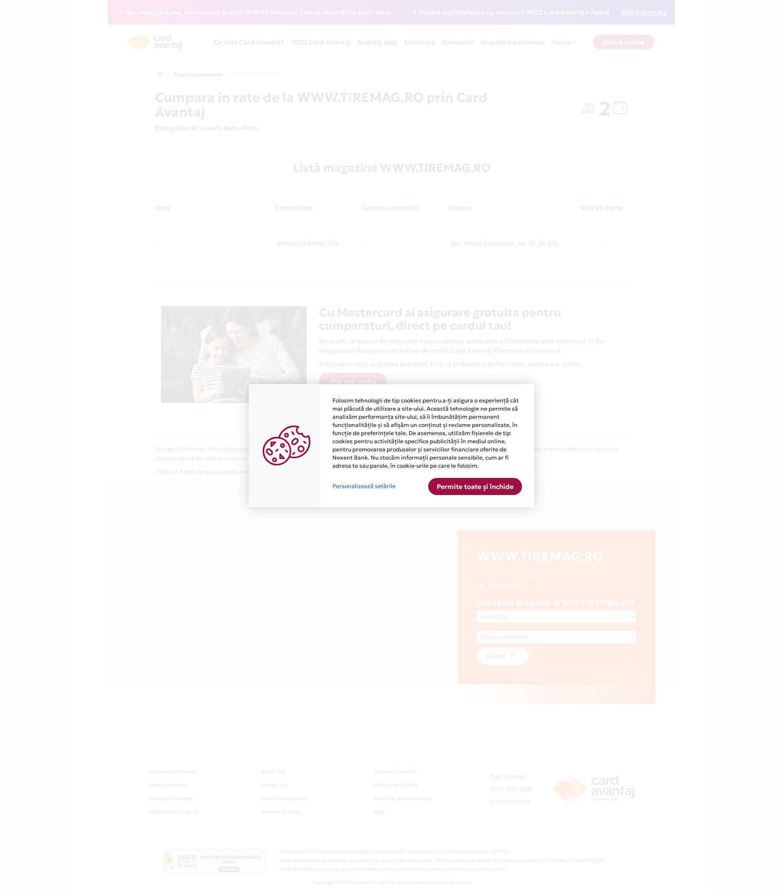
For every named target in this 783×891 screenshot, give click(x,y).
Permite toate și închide (475, 486)
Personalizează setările (364, 486)
